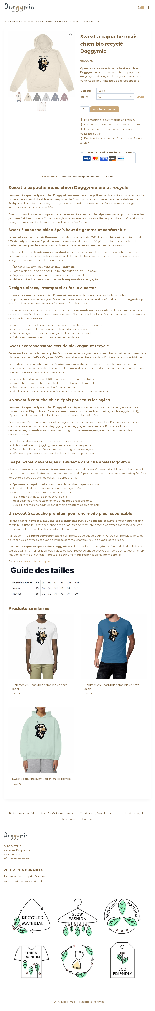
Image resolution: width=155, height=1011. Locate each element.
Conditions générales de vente (100, 813)
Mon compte (70, 818)
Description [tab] (49, 176)
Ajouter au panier (105, 109)
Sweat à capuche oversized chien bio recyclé (41, 778)
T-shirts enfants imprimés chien (25, 876)
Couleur (85, 90)
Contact (87, 818)
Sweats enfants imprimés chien (24, 881)
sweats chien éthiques (36, 561)
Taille (84, 96)
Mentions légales (134, 813)
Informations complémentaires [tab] (80, 176)
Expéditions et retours (62, 813)
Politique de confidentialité (27, 813)
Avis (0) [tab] (108, 176)
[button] (71, 34)
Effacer (140, 96)
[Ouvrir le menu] (148, 7)
